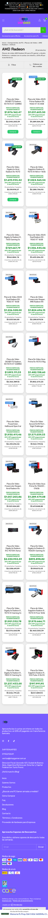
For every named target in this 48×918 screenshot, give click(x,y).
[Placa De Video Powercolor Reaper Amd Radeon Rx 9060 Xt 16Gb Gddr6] (13, 468)
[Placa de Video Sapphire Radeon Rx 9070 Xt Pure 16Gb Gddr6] (36, 592)
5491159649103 (9, 750)
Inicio (4, 43)
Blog (4, 809)
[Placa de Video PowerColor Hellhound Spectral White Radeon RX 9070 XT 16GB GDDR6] (13, 405)
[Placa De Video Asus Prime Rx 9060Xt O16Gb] (36, 468)
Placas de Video (31, 43)
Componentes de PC (15, 43)
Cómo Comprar (8, 796)
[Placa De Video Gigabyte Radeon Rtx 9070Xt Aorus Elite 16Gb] (13, 530)
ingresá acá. (7, 901)
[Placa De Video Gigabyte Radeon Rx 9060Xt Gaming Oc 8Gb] (37, 530)
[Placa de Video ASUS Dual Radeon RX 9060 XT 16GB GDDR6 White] (36, 218)
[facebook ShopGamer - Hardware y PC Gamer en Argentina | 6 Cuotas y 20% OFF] (8, 741)
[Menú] (3, 20)
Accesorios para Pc (31, 36)
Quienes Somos (8, 783)
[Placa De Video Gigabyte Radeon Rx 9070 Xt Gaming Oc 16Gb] (13, 590)
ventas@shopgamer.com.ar (14, 758)
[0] (44, 20)
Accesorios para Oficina (11, 36)
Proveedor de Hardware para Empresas (18, 822)
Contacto (6, 813)
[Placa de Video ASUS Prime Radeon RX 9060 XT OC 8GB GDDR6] (36, 83)
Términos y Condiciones (12, 818)
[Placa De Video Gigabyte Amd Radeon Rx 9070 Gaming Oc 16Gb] (13, 150)
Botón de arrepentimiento (23, 901)
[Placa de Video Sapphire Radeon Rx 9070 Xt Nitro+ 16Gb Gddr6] (36, 150)
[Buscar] (43, 30)
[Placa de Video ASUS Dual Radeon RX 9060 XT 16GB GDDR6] (13, 280)
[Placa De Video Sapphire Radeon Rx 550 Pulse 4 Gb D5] (37, 655)
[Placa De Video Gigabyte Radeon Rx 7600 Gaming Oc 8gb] (13, 217)
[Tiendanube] (12, 905)
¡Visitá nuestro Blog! (10, 772)
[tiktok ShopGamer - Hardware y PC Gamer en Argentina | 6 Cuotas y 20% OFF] (14, 741)
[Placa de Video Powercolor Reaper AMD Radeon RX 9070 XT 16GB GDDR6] (36, 280)
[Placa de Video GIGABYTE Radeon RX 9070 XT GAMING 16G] (13, 83)
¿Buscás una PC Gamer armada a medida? (20, 791)
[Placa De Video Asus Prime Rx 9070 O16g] (37, 341)
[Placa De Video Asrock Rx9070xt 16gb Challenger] (36, 404)
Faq (3, 800)
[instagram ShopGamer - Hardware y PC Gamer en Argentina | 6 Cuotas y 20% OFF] (3, 741)
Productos (6, 787)
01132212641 (8, 754)
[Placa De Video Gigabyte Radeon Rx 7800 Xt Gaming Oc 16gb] (13, 654)
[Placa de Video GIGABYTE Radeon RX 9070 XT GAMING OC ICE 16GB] (13, 343)
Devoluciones (8, 805)
